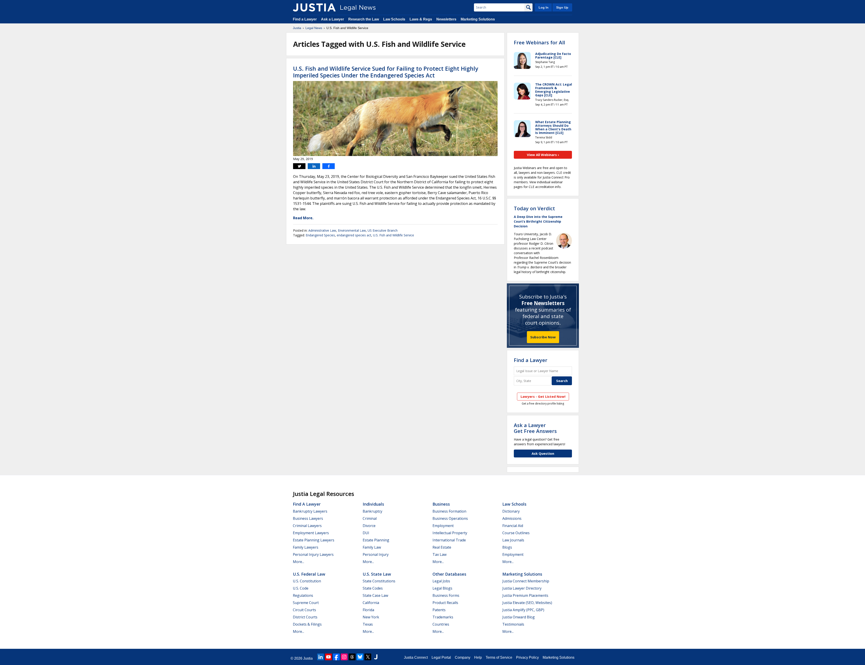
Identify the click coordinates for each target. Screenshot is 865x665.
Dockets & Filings (307, 624)
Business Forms (445, 595)
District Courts (305, 617)
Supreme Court (306, 602)
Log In (544, 7)
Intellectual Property (449, 532)
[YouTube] (328, 657)
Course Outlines (516, 532)
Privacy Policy (527, 657)
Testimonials (513, 624)
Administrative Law (322, 230)
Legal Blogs (442, 588)
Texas (368, 624)
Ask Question (543, 453)
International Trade (449, 540)
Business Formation (449, 511)
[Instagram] (344, 657)
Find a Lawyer (305, 19)
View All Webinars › (543, 154)
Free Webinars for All (539, 42)
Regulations (303, 595)
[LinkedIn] (320, 657)
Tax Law (439, 554)
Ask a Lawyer (332, 19)
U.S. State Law (377, 574)
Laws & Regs (421, 19)
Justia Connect (416, 657)
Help (478, 657)
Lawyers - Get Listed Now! (543, 396)
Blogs (507, 547)
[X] (367, 657)
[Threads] (352, 657)
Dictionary (511, 511)
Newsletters (446, 19)
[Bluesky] (360, 657)
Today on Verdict (534, 208)
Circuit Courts (304, 609)
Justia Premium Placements (525, 595)
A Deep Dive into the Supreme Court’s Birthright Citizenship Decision (538, 221)
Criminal (370, 518)
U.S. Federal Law (309, 574)
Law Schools (394, 19)
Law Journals (513, 540)
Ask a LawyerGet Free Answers (535, 428)
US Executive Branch (383, 230)
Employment (443, 525)
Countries (440, 624)
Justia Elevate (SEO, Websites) (527, 602)
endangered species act (354, 235)
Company (462, 657)
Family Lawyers (305, 547)
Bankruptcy (372, 511)
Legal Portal (441, 657)
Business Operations (450, 518)
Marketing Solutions (478, 19)
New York (371, 617)
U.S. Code (300, 588)
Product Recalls (445, 602)
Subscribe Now (543, 337)
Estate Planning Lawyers (313, 540)
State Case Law (375, 595)
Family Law (372, 547)
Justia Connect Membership (525, 581)
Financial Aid (512, 525)
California (371, 602)
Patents (439, 609)
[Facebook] (336, 657)
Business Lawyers (308, 518)
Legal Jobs (441, 581)
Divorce (369, 525)
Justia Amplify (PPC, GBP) (523, 609)
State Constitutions (379, 581)
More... (298, 561)
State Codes (373, 588)
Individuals (373, 504)
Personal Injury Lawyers (313, 554)
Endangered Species (320, 235)
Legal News (313, 28)
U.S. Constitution (307, 581)
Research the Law (363, 19)
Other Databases (449, 574)
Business (441, 504)
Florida (368, 609)
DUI (366, 532)
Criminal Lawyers (307, 525)
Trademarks (442, 617)
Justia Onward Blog (518, 617)
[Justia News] (314, 7)
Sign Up (562, 7)
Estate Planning (376, 540)
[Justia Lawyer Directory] (375, 657)
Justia (297, 28)
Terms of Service (499, 657)
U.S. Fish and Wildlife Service (393, 235)
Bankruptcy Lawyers (310, 511)
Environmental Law (352, 230)
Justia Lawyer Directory (522, 588)
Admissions (511, 518)
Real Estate (441, 547)
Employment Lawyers (311, 532)
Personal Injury (376, 554)
